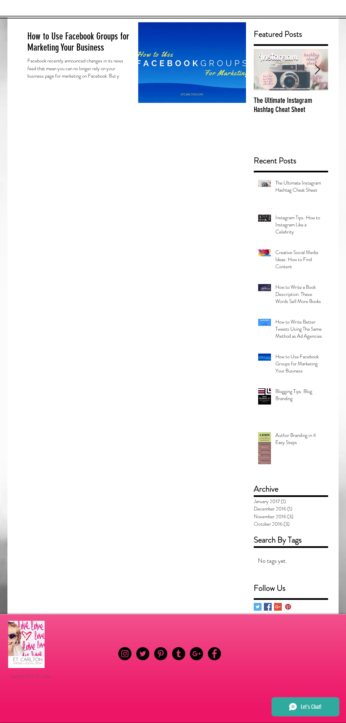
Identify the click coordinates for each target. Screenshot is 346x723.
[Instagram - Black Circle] (124, 653)
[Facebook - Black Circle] (214, 653)
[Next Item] (317, 69)
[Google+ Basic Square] (278, 607)
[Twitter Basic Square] (258, 607)
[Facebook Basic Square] (268, 607)
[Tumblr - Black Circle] (178, 653)
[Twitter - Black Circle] (142, 653)
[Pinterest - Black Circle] (160, 653)
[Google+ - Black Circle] (196, 653)
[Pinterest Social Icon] (288, 607)
